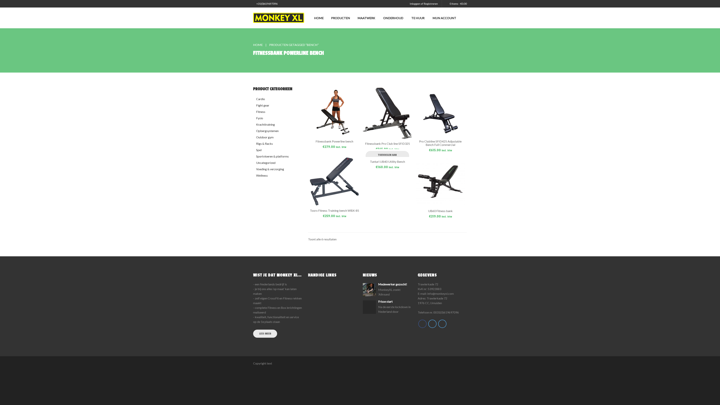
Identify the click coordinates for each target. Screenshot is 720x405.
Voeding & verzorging (270, 169)
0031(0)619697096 (446, 312)
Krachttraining (265, 124)
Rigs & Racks (264, 143)
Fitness (260, 111)
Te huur (417, 18)
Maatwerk (366, 18)
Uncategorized (265, 162)
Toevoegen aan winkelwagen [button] (387, 156)
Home (319, 18)
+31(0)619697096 (267, 3)
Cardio (260, 99)
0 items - (458, 3)
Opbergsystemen (267, 131)
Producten (340, 18)
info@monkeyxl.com (440, 293)
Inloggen (415, 3)
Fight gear (262, 105)
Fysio (259, 118)
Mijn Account (444, 18)
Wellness (262, 175)
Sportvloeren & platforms (272, 156)
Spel (259, 150)
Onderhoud (393, 18)
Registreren (431, 3)
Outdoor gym (265, 137)
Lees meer (265, 333)
